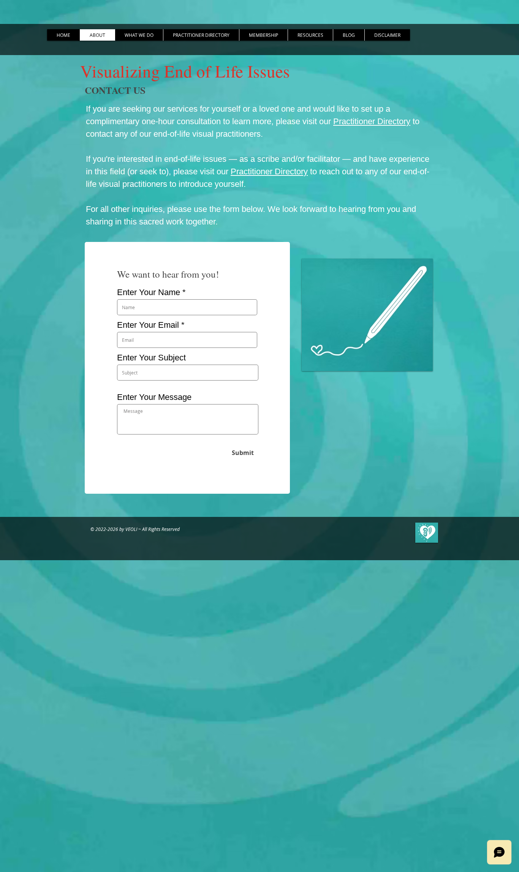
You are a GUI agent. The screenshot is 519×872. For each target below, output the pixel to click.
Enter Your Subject (151, 358)
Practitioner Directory (371, 121)
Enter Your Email (148, 325)
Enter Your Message (154, 397)
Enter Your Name (148, 292)
